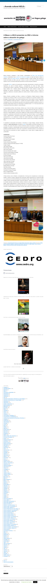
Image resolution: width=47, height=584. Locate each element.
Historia (5, 456)
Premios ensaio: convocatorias (9, 506)
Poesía (5, 494)
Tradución (5, 551)
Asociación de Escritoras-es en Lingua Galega (16, 242)
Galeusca (5, 453)
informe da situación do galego (23, 77)
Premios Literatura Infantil (8, 514)
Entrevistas (6, 441)
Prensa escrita (6, 529)
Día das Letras (6, 429)
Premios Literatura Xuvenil (9, 515)
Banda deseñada (7, 405)
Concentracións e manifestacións (10, 416)
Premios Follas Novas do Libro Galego (11, 508)
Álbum (5, 391)
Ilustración (6, 460)
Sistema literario (7, 538)
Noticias (5, 483)
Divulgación (6, 433)
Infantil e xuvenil (7, 461)
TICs (4, 548)
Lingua (30, 242)
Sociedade (6, 539)
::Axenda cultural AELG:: (14, 6)
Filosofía (5, 451)
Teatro (5, 542)
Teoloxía (5, 546)
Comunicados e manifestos (9, 415)
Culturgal (5, 423)
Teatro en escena (7, 543)
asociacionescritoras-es (18, 39)
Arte (4, 397)
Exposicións (6, 447)
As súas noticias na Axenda (23, 26)
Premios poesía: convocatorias (9, 519)
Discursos (5, 432)
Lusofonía (5, 475)
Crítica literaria (6, 421)
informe (10, 84)
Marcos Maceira (24, 245)
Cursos (5, 424)
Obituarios (6, 485)
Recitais (5, 533)
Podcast (5, 493)
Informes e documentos (8, 462)
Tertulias (5, 547)
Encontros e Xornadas (8, 437)
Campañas (6, 410)
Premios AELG (6, 499)
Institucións (6, 464)
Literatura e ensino (7, 474)
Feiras (5, 448)
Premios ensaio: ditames (8, 507)
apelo (24, 124)
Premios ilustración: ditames (9, 511)
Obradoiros (6, 487)
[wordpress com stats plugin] (6, 573)
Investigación (6, 469)
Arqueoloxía (6, 394)
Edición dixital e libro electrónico (10, 435)
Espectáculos (6, 444)
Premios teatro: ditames (8, 523)
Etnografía (5, 446)
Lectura (5, 470)
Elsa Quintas (19, 245)
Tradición (5, 549)
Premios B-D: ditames (8, 502)
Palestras (5, 489)
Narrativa (5, 482)
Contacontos (6, 420)
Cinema (5, 412)
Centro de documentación (8, 562)
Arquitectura (6, 396)
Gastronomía (6, 455)
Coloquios (5, 414)
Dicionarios (6, 430)
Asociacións (6, 401)
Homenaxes (6, 457)
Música (5, 480)
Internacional (27, 242)
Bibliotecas (6, 406)
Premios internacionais (8, 512)
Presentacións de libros (8, 530)
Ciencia (5, 411)
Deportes (5, 428)
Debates (5, 426)
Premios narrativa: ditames (9, 517)
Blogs (5, 409)
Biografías (5, 407)
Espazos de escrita (7, 443)
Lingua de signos (7, 473)
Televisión (5, 544)
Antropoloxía (6, 393)
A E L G (5, 560)
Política (5, 497)
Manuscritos (6, 476)
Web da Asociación (33, 26)
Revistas (5, 535)
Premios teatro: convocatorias (9, 521)
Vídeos (5, 552)
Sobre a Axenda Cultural (12, 26)
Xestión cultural (7, 555)
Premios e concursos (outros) (9, 505)
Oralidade (5, 488)
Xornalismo (6, 556)
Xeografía (5, 553)
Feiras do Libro (6, 450)
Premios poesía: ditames (8, 520)
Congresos (6, 419)
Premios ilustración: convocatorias (10, 510)
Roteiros (5, 537)
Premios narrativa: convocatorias (10, 516)
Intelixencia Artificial (7, 465)
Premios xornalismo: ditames (9, 528)
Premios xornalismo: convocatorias (10, 526)
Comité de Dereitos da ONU (11, 245)
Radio (5, 531)
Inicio (5, 26)
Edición (5, 434)
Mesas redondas (7, 479)
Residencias (6, 534)
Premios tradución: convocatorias (10, 524)
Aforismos (5, 389)
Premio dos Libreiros (8, 498)
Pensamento (6, 492)
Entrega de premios (7, 439)
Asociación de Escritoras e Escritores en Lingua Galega (24, 244)
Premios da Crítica (7, 503)
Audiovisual (6, 402)
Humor (5, 459)
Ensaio (5, 438)
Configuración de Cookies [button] (26, 582)
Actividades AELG (7, 388)
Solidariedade (6, 540)
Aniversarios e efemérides (8, 392)
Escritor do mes (7, 442)
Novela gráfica (6, 484)
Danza (5, 425)
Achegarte (5, 387)
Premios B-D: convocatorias (9, 501)
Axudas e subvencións (8, 403)
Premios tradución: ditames (9, 525)
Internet (5, 467)
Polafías (5, 496)
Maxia (5, 478)
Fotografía (5, 452)
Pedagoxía (6, 491)
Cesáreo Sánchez (16, 78)
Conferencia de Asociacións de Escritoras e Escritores (14, 418)
